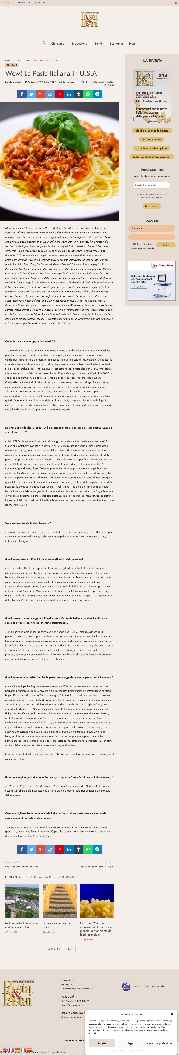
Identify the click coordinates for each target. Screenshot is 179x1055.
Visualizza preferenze (159, 1043)
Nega (130, 1043)
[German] (17, 1049)
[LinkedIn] (176, 3)
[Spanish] (29, 1049)
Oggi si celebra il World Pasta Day (21, 864)
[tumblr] (78, 94)
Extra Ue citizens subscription (151, 157)
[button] (172, 1014)
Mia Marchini (14, 82)
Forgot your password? (142, 248)
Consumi (26, 60)
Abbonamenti (24, 2)
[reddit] (50, 94)
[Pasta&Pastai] (90, 11)
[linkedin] (69, 94)
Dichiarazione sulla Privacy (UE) (79, 1040)
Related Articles (14, 877)
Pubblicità (7, 2)
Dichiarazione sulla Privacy (137, 1050)
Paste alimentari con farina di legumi (97, 864)
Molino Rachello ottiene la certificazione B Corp (21, 925)
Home (7, 60)
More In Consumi (65, 877)
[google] (40, 94)
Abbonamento (152, 139)
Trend (16, 60)
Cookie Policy (117, 1050)
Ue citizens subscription (152, 148)
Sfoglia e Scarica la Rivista (151, 131)
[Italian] (23, 1049)
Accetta (102, 1043)
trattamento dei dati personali (151, 197)
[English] (6, 1049)
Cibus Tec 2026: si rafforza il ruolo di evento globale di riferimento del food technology (96, 929)
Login (166, 245)
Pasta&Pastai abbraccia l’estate (57, 925)
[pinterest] (59, 94)
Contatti (40, 2)
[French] (12, 1049)
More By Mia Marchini (39, 877)
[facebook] (22, 94)
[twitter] (31, 94)
